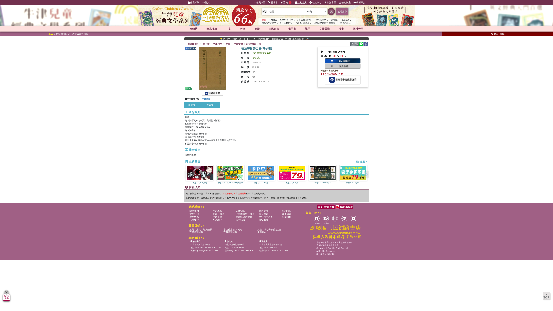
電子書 (292, 29)
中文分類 (194, 213)
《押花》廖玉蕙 (302, 22)
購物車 (274, 2)
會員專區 (260, 2)
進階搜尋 (342, 11)
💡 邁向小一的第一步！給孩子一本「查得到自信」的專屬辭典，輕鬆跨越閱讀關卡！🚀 (250, 38)
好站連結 (263, 219)
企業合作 (286, 216)
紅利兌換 (302, 2)
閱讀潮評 (217, 219)
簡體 (257, 29)
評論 (356, 43)
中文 (228, 29)
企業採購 (194, 2)
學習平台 (360, 2)
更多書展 (360, 161)
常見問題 (263, 213)
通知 (287, 2)
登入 (207, 2)
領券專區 (331, 2)
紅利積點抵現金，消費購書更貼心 (68, 33)
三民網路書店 (192, 43)
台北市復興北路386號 (200, 244)
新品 (212, 29)
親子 (307, 29)
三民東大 (274, 29)
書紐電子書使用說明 (345, 79)
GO (331, 11)
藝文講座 (346, 2)
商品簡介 (193, 104)
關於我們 (194, 211)
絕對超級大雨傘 (269, 22)
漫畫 (341, 29)
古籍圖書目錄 (196, 232)
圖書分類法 (218, 213)
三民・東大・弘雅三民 (200, 229)
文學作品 (217, 43)
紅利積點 (286, 211)
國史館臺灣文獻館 (262, 52)
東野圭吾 (334, 19)
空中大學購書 (266, 216)
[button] (366, 174)
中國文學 (238, 43)
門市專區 (217, 211)
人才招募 (240, 211)
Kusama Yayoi (286, 19)
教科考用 (358, 29)
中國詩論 (206, 98)
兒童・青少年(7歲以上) (269, 229)
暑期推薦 (345, 19)
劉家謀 (256, 57)
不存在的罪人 (286, 22)
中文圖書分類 (193, 98)
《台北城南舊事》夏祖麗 (324, 22)
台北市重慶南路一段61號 (270, 244)
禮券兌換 (263, 211)
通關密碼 (194, 216)
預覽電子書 (214, 93)
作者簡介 (211, 104)
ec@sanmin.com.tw (209, 250)
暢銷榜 (193, 29)
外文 (242, 29)
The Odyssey (320, 19)
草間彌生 (273, 19)
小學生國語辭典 (304, 19)
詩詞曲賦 (251, 43)
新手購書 (286, 213)
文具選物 (324, 29)
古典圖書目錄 (230, 232)
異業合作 (194, 219)
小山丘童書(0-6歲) (232, 229)
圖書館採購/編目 (244, 216)
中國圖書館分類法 (245, 213)
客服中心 (316, 2)
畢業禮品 (262, 232)
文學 (228, 43)
